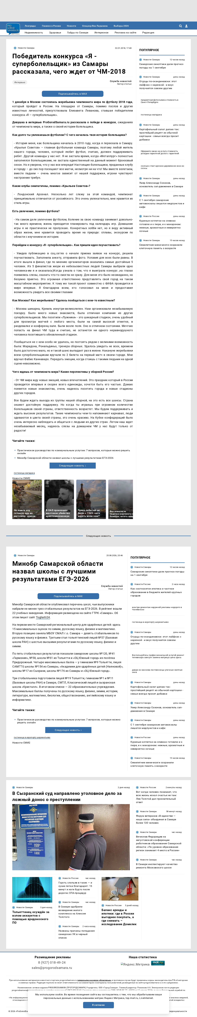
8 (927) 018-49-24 (52, 962)
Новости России (151, 216)
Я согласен (98, 1005)
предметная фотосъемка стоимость (159, 100)
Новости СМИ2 (21, 478)
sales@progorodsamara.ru (52, 968)
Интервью (19, 82)
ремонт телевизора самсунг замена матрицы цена (158, 656)
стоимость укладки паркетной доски (159, 152)
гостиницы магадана (24, 473)
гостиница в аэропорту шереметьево (32, 737)
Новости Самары (26, 48)
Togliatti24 (43, 617)
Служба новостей (120, 81)
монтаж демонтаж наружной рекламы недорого (156, 607)
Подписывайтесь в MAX (72, 93)
